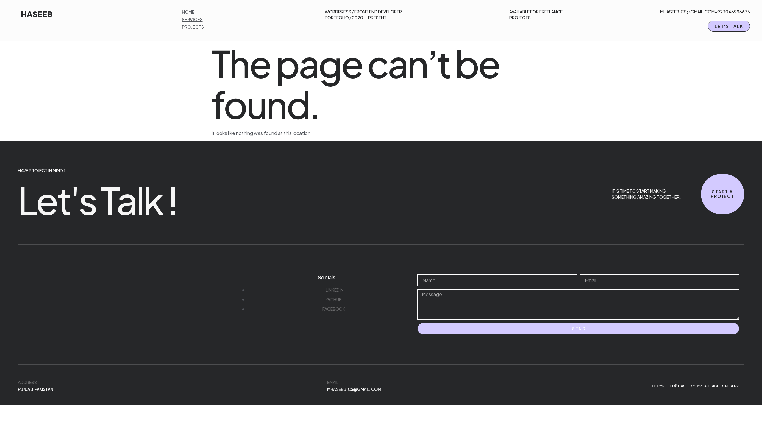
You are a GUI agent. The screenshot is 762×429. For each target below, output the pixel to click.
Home (188, 12)
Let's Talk (729, 26)
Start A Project (722, 194)
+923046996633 (732, 11)
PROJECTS (193, 26)
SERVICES (192, 19)
